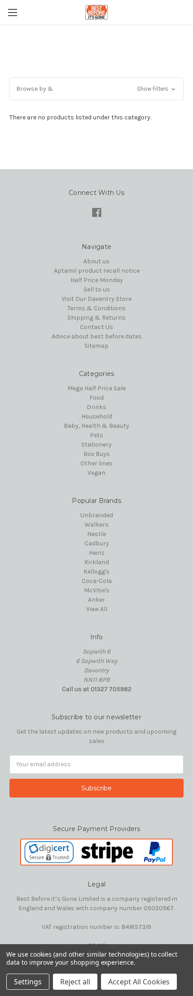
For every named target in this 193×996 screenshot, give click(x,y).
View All (96, 609)
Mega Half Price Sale (96, 388)
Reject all (75, 982)
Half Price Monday (96, 280)
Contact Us (96, 327)
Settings (28, 982)
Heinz (97, 553)
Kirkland (96, 562)
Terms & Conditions (96, 308)
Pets (96, 435)
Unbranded (96, 515)
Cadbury (96, 543)
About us (96, 261)
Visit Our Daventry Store (96, 299)
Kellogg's (96, 571)
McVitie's (97, 590)
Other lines (96, 463)
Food (96, 397)
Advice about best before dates (97, 336)
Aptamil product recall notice (97, 270)
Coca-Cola (97, 581)
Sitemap (96, 346)
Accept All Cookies (139, 982)
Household (96, 416)
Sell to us (96, 289)
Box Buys (96, 454)
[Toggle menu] (12, 12)
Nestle (96, 534)
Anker (96, 600)
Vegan (96, 473)
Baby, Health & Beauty (96, 426)
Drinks (96, 407)
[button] (96, 88)
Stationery (96, 444)
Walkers (96, 524)
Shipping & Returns (96, 317)
